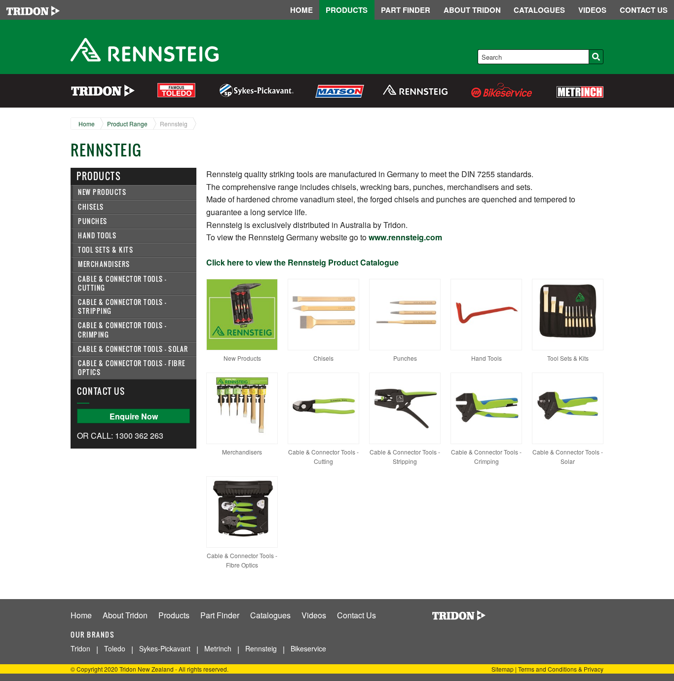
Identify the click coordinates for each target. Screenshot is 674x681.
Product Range (127, 123)
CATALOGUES (539, 9)
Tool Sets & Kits (105, 250)
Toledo (114, 648)
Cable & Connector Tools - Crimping (122, 330)
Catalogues (270, 615)
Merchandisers (104, 264)
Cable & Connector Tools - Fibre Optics (132, 368)
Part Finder (219, 615)
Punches (93, 221)
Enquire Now (134, 416)
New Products (102, 192)
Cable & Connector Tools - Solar (133, 349)
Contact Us (356, 615)
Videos (313, 615)
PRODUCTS (347, 9)
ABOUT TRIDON (472, 9)
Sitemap (502, 669)
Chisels (91, 207)
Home (86, 123)
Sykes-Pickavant (164, 648)
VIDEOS (592, 9)
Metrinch (217, 648)
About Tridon (125, 615)
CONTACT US (644, 9)
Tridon (80, 648)
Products (173, 615)
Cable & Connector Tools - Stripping (122, 307)
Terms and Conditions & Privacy (560, 669)
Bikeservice (308, 648)
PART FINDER (405, 9)
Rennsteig (173, 123)
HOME (301, 9)
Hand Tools (97, 235)
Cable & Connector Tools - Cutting (122, 283)
